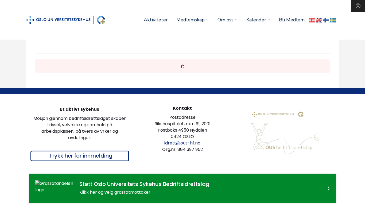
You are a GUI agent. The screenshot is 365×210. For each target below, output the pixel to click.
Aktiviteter (156, 20)
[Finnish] (326, 20)
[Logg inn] (358, 6)
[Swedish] (333, 20)
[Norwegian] (312, 20)
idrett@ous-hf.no (182, 143)
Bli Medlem (292, 20)
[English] (319, 20)
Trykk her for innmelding (80, 155)
